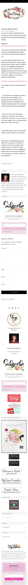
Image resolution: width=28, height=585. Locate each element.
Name (3, 269)
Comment (4, 248)
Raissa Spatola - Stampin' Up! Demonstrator (14, 13)
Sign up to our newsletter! (8, 299)
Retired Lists (9, 163)
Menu (14, 1)
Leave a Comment (10, 31)
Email (3, 277)
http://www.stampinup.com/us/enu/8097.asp (14, 81)
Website (3, 284)
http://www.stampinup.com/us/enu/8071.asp (14, 46)
